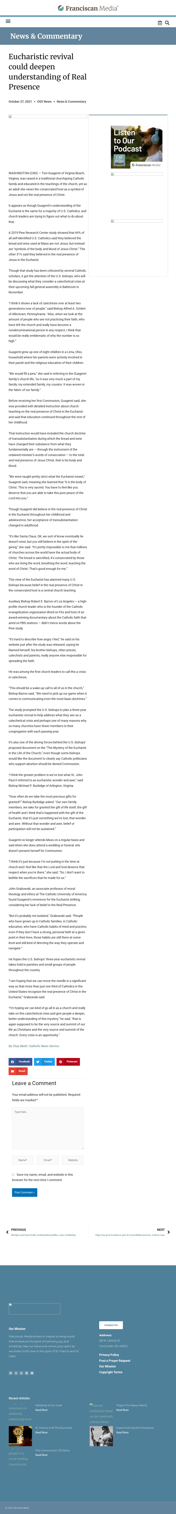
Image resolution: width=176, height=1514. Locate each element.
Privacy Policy (109, 1355)
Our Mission (17, 1329)
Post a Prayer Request (114, 1360)
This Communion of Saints (52, 1450)
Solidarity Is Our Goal (48, 1405)
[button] (8, 21)
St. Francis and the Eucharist (53, 1427)
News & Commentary (46, 36)
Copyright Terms (110, 1372)
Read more (41, 1410)
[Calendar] (160, 23)
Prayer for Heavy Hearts (131, 1405)
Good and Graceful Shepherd (135, 1427)
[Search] (167, 23)
